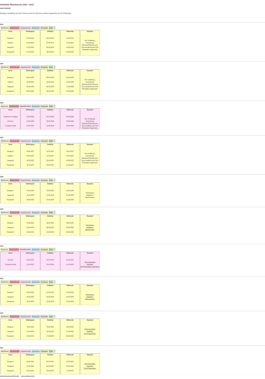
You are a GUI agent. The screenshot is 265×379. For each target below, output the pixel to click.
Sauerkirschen (26, 28)
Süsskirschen (14, 28)
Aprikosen (4, 106)
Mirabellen (44, 28)
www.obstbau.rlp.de (27, 376)
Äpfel (51, 28)
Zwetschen (36, 28)
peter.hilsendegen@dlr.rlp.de (9, 376)
